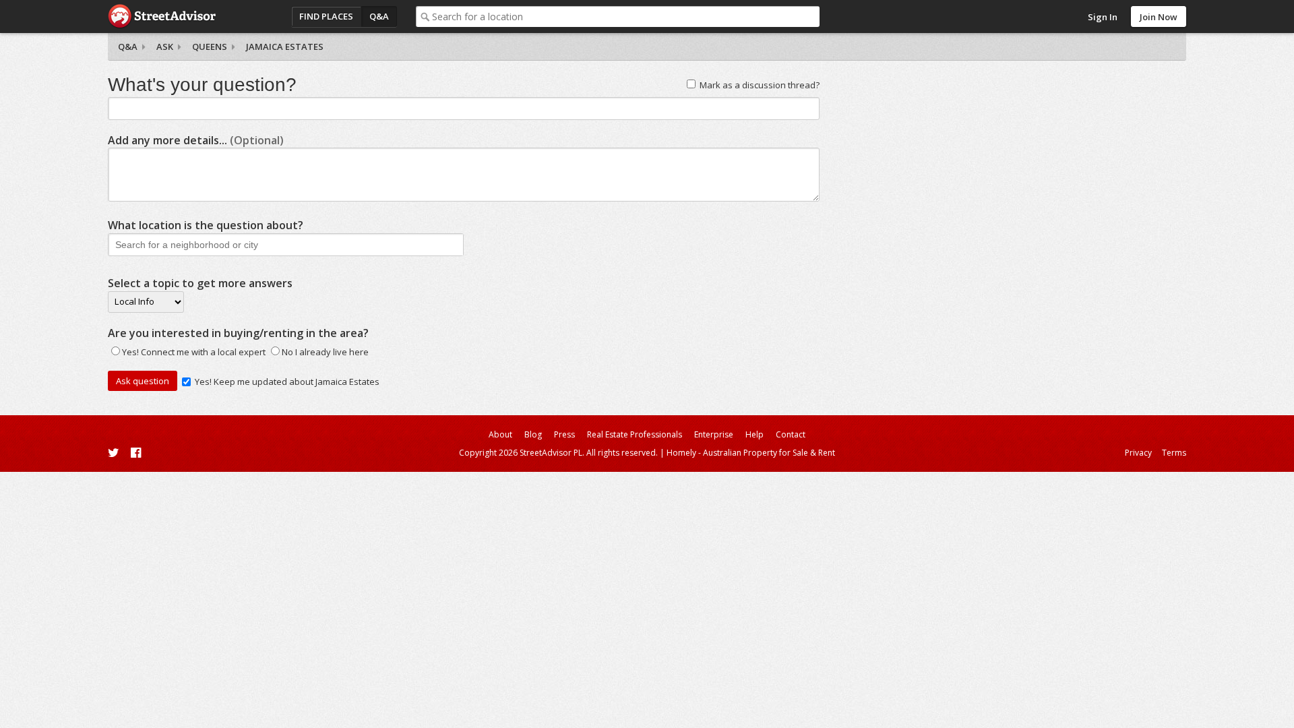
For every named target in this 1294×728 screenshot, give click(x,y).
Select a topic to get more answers (200, 283)
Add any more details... (196, 140)
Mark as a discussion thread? (760, 85)
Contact (790, 434)
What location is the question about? (205, 225)
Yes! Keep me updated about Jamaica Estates (287, 381)
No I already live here (325, 352)
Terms (1174, 452)
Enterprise (713, 434)
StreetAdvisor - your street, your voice (162, 16)
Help (754, 434)
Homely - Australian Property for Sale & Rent (751, 452)
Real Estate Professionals (634, 434)
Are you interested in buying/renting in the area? (238, 333)
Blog (533, 434)
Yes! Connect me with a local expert (194, 352)
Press (564, 434)
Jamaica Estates (285, 46)
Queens (209, 46)
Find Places (326, 16)
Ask (164, 46)
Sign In (1102, 17)
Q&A (379, 16)
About (500, 434)
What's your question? (202, 84)
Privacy (1138, 452)
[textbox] (626, 16)
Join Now (1158, 17)
